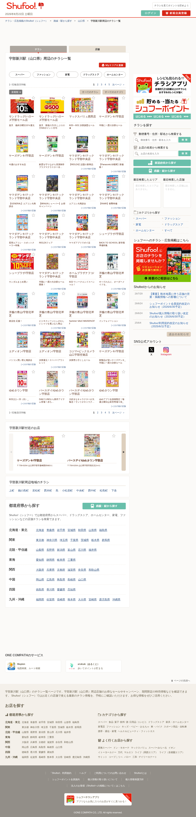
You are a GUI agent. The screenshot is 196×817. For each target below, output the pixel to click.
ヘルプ (82, 773)
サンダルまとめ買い (18, 282)
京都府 (61, 569)
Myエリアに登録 (112, 65)
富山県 (72, 549)
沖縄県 (116, 599)
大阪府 (40, 569)
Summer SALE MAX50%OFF (82, 322)
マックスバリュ (139, 747)
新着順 (13, 92)
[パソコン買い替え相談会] (22, 340)
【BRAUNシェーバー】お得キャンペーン (52, 204)
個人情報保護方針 (134, 779)
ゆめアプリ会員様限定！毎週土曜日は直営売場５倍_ (111, 400)
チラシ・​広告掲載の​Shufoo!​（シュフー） (26, 21)
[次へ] (124, 452)
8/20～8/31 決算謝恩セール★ (82, 126)
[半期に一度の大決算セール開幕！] (52, 261)
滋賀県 (72, 569)
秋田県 (82, 530)
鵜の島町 (23, 490)
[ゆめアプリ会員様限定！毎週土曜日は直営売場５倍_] (112, 379)
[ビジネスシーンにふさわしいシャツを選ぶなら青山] (52, 301)
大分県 (82, 599)
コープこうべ (115, 757)
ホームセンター (115, 74)
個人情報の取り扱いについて (103, 779)
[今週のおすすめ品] (22, 144)
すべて (168, 230)
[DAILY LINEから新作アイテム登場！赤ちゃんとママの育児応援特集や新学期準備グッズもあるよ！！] (52, 379)
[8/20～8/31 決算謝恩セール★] (82, 105)
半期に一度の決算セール (110, 125)
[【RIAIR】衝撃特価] (112, 183)
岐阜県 (61, 559)
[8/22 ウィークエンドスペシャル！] (82, 261)
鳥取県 (61, 579)
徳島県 (40, 589)
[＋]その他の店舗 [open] (88, 169)
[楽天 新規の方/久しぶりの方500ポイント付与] (52, 105)
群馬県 (106, 540)
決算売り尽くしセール (79, 360)
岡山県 (40, 579)
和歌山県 (94, 569)
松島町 (104, 490)
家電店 (101, 726)
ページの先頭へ (180, 680)
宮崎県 (93, 599)
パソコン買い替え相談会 (20, 360)
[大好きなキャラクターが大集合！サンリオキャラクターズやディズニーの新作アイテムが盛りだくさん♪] (82, 379)
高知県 (72, 589)
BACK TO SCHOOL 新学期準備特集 (112, 244)
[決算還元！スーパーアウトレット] (52, 340)
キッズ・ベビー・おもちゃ (135, 726)
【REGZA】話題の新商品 (81, 164)
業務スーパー (105, 747)
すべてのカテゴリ (114, 92)
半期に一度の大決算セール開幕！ (51, 283)
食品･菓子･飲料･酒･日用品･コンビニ (128, 722)
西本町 (48, 490)
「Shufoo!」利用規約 (60, 773)
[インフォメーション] (112, 301)
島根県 (72, 579)
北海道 (40, 530)
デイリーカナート (148, 757)
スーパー (19, 74)
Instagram (166, 351)
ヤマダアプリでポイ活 (79, 243)
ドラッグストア (91, 74)
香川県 (51, 589)
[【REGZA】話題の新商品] (82, 144)
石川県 (82, 549)
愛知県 (40, 559)
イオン (171, 747)
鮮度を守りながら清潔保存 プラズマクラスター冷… (52, 165)
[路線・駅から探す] (104, 506)
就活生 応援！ (15, 321)
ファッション (44, 74)
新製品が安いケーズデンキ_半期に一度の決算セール (112, 361)
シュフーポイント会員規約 (66, 779)
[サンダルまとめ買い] (22, 261)
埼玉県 (64, 540)
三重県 (72, 559)
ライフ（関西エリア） (146, 752)
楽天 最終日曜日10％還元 (21, 125)
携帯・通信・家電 (107, 731)
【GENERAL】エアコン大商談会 (22, 204)
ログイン (150, 13)
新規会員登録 (176, 13)
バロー (127, 757)
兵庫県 (51, 569)
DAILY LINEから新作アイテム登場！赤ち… (52, 400)
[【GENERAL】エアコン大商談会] (22, 183)
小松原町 (67, 490)
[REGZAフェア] (52, 222)
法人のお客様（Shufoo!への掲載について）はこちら (98, 785)
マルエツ (128, 752)
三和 (134, 757)
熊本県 (72, 599)
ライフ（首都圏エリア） (172, 752)
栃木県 (95, 540)
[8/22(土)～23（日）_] (22, 379)
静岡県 (51, 559)
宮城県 (72, 530)
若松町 (36, 490)
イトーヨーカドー (107, 752)
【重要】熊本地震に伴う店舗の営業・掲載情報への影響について (169, 295)
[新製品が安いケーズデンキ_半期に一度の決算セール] (112, 340)
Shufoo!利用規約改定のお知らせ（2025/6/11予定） (168, 325)
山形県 (93, 530)
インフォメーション (108, 321)
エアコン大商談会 (77, 203)
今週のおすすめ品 (17, 164)
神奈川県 (52, 540)
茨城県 (85, 540)
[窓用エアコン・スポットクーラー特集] (22, 222)
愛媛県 (61, 589)
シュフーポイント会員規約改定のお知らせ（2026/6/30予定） (169, 305)
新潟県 (61, 549)
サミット (102, 757)
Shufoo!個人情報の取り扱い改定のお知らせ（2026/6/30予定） (168, 315)
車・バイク (156, 726)
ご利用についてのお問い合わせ (110, 773)
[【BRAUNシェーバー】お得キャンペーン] (52, 183)
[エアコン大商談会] (82, 183)
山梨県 (40, 549)
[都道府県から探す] (162, 163)
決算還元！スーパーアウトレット (51, 361)
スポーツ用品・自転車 (175, 726)
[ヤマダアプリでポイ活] (82, 222)
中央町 (80, 490)
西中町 (92, 490)
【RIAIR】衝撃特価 (108, 203)
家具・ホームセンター (177, 722)
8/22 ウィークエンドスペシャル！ (82, 283)
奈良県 (82, 569)
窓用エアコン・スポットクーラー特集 (21, 244)
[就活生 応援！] (22, 301)
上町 (11, 490)
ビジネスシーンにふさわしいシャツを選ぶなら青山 (51, 322)
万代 (120, 752)
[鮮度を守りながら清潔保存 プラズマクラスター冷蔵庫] (52, 144)
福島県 (103, 530)
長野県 (51, 549)
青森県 (51, 530)
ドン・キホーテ (121, 747)
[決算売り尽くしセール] (82, 340)
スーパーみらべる (158, 747)
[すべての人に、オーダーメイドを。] (112, 261)
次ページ (118, 84)
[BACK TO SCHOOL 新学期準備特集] (112, 222)
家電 (67, 74)
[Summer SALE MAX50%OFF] (82, 301)
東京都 (40, 540)
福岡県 (40, 599)
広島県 (51, 579)
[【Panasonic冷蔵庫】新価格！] (112, 144)
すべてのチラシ (90, 92)
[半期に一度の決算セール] (112, 105)
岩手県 (61, 530)
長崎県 (61, 599)
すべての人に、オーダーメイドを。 (111, 283)
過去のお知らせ (179, 334)
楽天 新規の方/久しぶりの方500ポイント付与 (52, 126)
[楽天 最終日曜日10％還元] (22, 105)
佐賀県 (51, 599)
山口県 (81, 21)
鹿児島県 (104, 599)
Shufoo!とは (140, 773)
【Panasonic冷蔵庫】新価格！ (111, 165)
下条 (114, 490)
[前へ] (11, 452)
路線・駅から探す (63, 21)
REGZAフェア (46, 243)
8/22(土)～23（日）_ (19, 399)
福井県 (93, 549)
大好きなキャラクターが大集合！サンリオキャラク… (81, 400)
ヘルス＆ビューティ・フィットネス (136, 731)
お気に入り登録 (33, 98)
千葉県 (74, 540)
